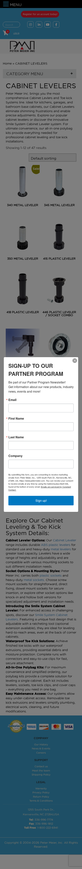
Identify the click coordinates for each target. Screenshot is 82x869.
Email (12, 399)
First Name (16, 418)
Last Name (16, 437)
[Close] (74, 360)
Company (15, 455)
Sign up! (41, 500)
